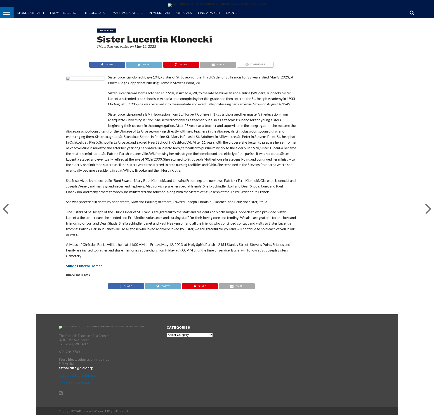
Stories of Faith (30, 12)
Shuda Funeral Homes (84, 265)
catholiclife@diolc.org (76, 368)
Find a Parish (209, 12)
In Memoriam (159, 12)
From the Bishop (64, 12)
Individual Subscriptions (77, 375)
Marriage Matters (128, 12)
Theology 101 (95, 12)
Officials (184, 12)
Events (232, 12)
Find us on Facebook (74, 383)
